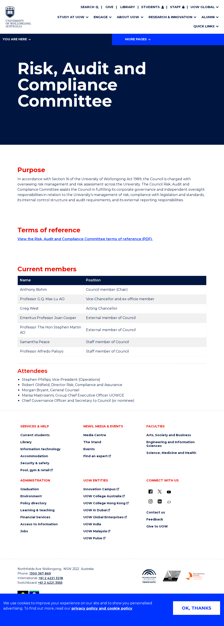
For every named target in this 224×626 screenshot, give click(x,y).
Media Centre (94, 435)
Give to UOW (157, 526)
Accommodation (34, 456)
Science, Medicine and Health (171, 453)
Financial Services (35, 517)
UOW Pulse (92, 538)
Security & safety (34, 463)
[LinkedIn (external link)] (160, 501)
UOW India (92, 524)
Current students (35, 435)
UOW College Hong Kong (104, 503)
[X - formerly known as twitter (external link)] (160, 491)
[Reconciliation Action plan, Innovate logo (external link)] (149, 576)
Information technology (40, 449)
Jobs (24, 531)
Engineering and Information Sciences (170, 444)
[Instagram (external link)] (150, 501)
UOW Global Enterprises (103, 517)
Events (89, 449)
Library (127, 7)
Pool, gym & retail (34, 470)
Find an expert (95, 456)
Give (109, 7)
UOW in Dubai (95, 510)
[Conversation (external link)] (169, 502)
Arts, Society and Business (168, 435)
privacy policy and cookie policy (102, 608)
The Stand (92, 442)
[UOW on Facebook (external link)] (150, 491)
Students (150, 7)
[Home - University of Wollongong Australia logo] (18, 16)
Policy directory (33, 503)
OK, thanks (196, 608)
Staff (175, 7)
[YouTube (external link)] (169, 492)
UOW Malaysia (95, 531)
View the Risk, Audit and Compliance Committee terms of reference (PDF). (85, 239)
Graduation (29, 489)
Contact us (155, 512)
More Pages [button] (136, 39)
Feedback (154, 519)
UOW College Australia (102, 496)
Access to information (39, 524)
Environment (31, 496)
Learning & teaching (37, 510)
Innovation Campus (99, 489)
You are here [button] (15, 39)
